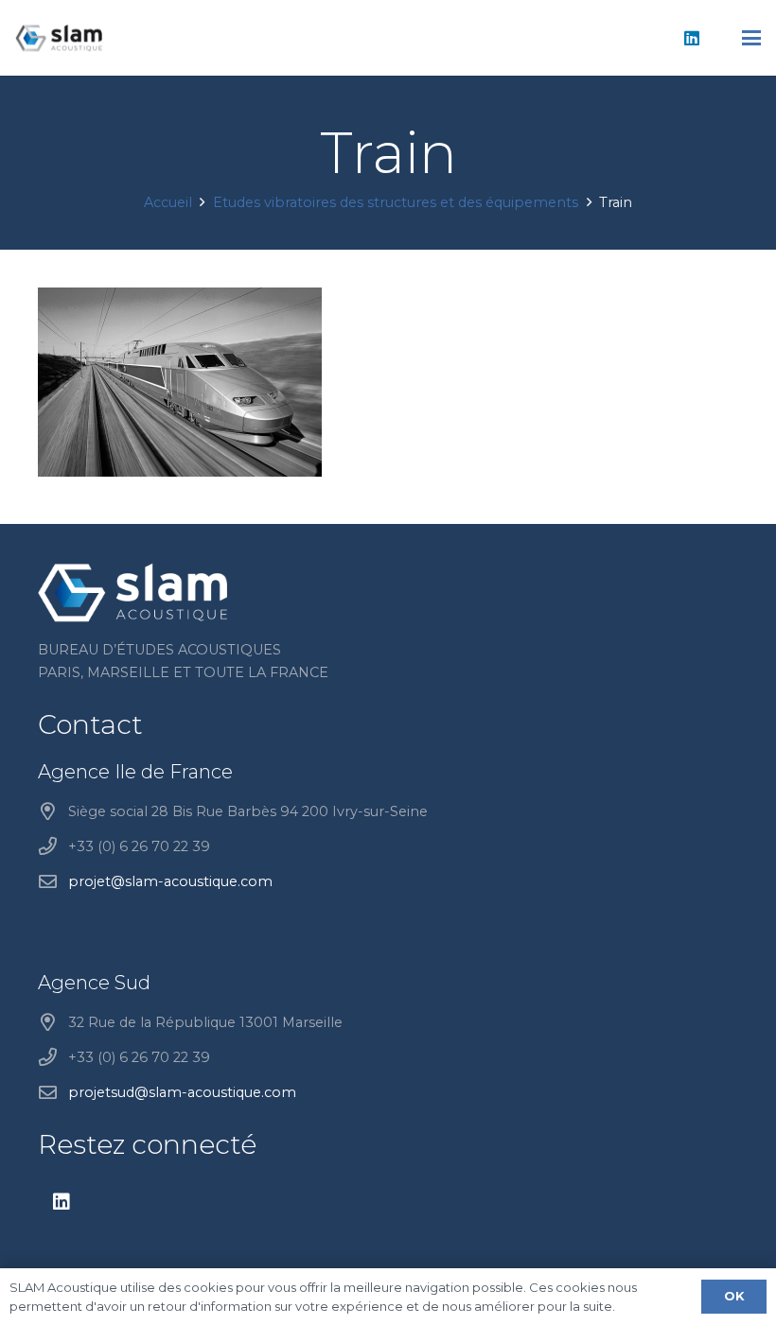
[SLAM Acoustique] (58, 38)
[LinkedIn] (692, 38)
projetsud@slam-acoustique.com (182, 1092)
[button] (751, 37)
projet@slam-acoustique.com (170, 881)
